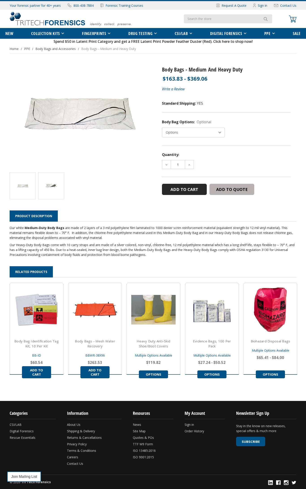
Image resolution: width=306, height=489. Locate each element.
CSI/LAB (181, 33)
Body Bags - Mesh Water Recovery (95, 343)
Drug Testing (140, 33)
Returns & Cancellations (84, 437)
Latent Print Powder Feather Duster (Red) (175, 41)
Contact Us (288, 5)
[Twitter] (294, 482)
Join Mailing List (24, 476)
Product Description (33, 216)
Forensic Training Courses (124, 5)
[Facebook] (278, 482)
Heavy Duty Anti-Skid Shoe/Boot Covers (153, 343)
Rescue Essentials (22, 437)
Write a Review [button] (173, 89)
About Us (73, 424)
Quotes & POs (143, 437)
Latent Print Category (94, 41)
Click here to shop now (232, 41)
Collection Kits (45, 33)
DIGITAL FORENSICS (226, 33)
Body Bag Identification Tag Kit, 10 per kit (36, 343)
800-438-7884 (83, 5)
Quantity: (170, 154)
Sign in (262, 5)
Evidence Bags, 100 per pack (212, 343)
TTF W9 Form (143, 444)
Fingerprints (94, 33)
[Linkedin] (270, 482)
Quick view (36, 309)
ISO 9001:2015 (143, 457)
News (137, 424)
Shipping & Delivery (81, 431)
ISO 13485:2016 (144, 450)
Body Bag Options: (186, 121)
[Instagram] (286, 482)
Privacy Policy (77, 444)
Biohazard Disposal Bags (270, 341)
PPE (267, 33)
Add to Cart (36, 372)
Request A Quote (234, 5)
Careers (72, 457)
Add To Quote (232, 189)
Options (153, 374)
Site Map (139, 431)
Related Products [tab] (31, 272)
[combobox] (221, 18)
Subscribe (251, 441)
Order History (194, 431)
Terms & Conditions (81, 450)
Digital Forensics (22, 431)
